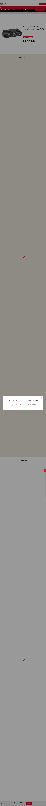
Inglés (9, 404)
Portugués (21, 404)
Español (15, 404)
